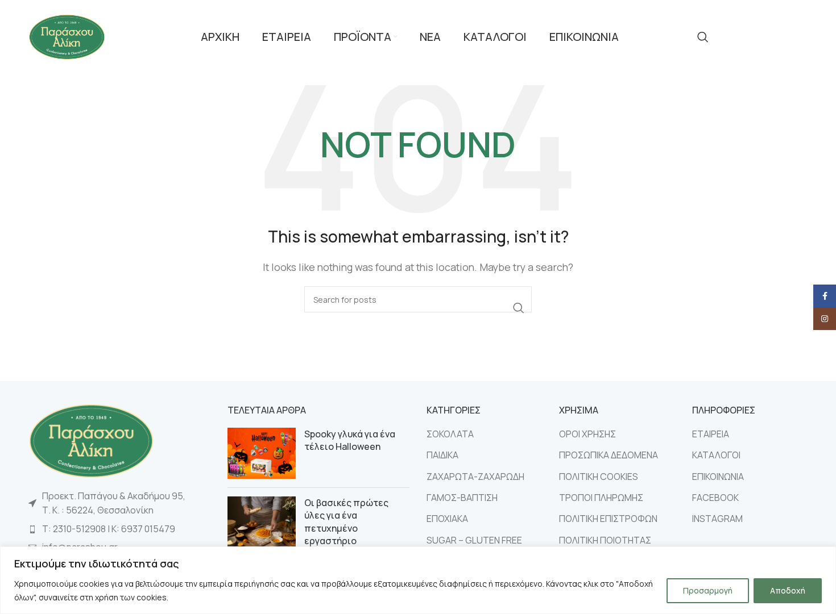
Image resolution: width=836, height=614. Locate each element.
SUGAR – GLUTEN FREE (474, 540)
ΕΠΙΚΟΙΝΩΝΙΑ (718, 476)
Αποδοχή (787, 590)
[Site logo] (66, 36)
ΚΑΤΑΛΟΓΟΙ (716, 455)
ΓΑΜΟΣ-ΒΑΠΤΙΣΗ (462, 497)
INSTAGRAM (717, 518)
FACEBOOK (715, 497)
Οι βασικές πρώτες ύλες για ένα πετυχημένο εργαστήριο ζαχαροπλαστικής (346, 528)
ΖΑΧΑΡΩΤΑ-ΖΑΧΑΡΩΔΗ (475, 476)
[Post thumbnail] (261, 453)
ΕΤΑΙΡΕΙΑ (710, 434)
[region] (418, 580)
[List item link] (119, 529)
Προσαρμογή (707, 590)
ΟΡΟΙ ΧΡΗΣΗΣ (587, 434)
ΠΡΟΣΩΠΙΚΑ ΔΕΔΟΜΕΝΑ (608, 455)
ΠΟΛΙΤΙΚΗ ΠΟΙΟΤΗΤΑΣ (605, 540)
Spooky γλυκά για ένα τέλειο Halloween (349, 440)
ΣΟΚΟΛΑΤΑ (450, 434)
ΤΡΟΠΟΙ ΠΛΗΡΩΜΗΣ (601, 497)
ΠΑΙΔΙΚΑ (442, 455)
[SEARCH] (519, 307)
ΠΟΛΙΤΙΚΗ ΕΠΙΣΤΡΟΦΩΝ (608, 518)
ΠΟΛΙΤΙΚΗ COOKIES (598, 476)
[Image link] (91, 439)
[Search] (703, 37)
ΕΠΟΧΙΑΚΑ (447, 518)
